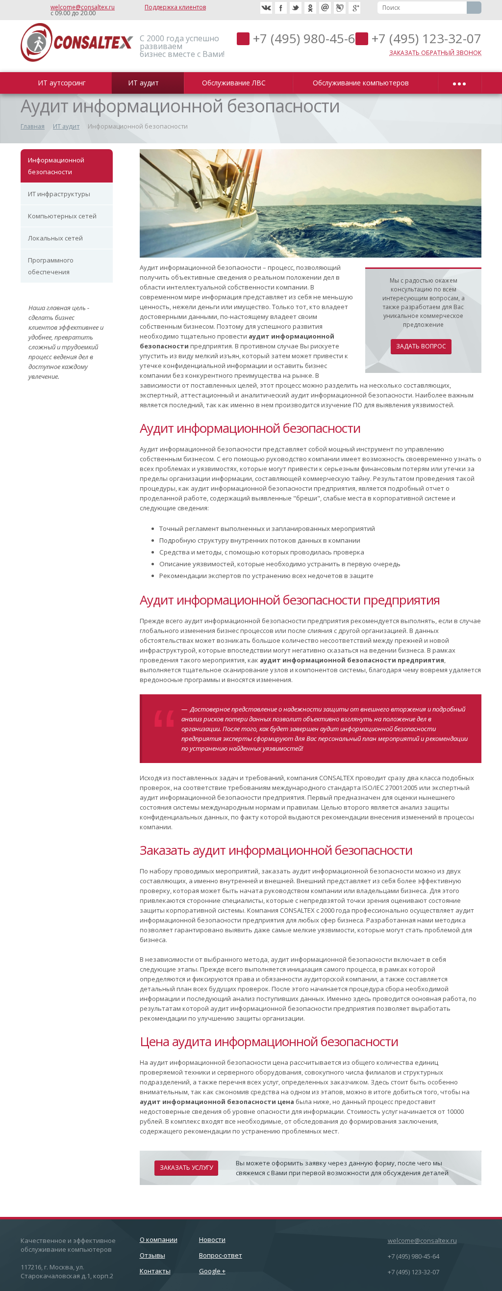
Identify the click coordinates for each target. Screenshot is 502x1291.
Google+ (354, 8)
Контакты (155, 1270)
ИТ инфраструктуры (59, 193)
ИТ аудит (145, 82)
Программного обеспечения (51, 266)
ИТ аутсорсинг (64, 82)
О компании (158, 1239)
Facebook (281, 8)
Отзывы (152, 1255)
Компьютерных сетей (62, 215)
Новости (212, 1239)
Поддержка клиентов (175, 7)
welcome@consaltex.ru (82, 7)
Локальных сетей (55, 238)
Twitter (295, 8)
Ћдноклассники (310, 8)
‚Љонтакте (266, 8)
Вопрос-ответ (220, 1255)
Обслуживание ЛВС (236, 82)
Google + (212, 1270)
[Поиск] (474, 7)
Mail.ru (325, 8)
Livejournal (340, 8)
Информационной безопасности (56, 166)
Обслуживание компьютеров (363, 82)
